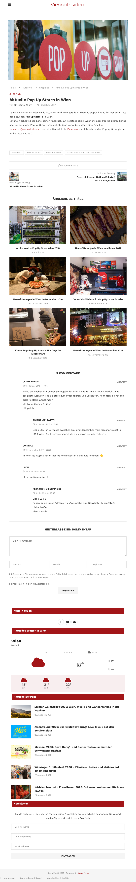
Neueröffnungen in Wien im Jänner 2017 (98, 248)
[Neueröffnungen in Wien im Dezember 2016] (37, 276)
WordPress (83, 873)
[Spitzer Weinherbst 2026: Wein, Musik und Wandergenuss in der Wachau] (21, 711)
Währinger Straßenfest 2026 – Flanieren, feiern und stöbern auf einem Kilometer (76, 768)
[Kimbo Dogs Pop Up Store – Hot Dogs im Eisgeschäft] (37, 327)
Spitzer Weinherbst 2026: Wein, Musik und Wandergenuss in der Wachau (76, 708)
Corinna (28, 445)
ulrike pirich (31, 381)
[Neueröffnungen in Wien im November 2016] (98, 327)
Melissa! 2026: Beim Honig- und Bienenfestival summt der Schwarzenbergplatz (73, 748)
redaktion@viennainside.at (24, 129)
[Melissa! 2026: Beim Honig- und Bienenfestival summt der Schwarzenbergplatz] (21, 752)
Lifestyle (28, 87)
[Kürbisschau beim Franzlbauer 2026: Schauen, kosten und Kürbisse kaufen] (21, 792)
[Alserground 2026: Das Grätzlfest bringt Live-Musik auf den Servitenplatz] (21, 731)
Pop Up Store (34, 153)
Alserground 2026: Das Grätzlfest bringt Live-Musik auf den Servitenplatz (74, 728)
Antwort (122, 382)
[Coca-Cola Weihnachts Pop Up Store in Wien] (98, 276)
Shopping (44, 87)
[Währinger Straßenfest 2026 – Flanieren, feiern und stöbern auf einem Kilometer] (21, 772)
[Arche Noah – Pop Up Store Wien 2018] (37, 225)
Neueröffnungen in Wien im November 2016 (98, 350)
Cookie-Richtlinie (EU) (57, 878)
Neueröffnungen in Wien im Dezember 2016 (38, 299)
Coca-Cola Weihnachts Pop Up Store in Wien (98, 299)
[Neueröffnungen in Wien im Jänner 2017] (98, 225)
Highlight (17, 153)
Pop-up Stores (53, 153)
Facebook (72, 129)
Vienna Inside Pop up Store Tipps (83, 153)
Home (12, 87)
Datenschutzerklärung (30, 878)
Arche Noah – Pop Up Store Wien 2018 (38, 248)
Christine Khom (23, 105)
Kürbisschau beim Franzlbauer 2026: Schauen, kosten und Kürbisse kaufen (79, 789)
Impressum (9, 878)
